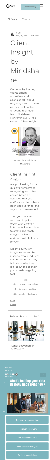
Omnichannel (20, 289)
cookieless (33, 284)
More (24, 19)
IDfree (13, 304)
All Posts (12, 19)
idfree (15, 284)
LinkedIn (9, 370)
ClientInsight (19, 294)
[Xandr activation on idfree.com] (26, 331)
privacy (23, 284)
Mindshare (32, 294)
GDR (12, 300)
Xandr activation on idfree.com (23, 347)
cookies (32, 289)
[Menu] (41, 6)
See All (37, 316)
